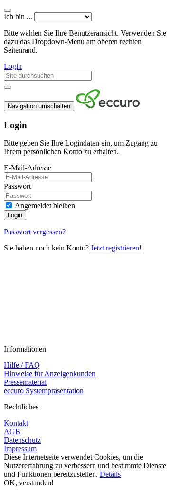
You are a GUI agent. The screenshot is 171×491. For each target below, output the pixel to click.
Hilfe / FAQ (22, 365)
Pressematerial (25, 382)
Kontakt (16, 423)
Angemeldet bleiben (44, 206)
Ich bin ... (18, 16)
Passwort (17, 186)
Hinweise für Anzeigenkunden (49, 374)
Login (13, 66)
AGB (12, 431)
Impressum (20, 449)
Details (110, 474)
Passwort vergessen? (35, 232)
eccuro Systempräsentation (44, 391)
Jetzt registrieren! (116, 248)
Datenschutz (22, 440)
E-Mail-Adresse (27, 168)
